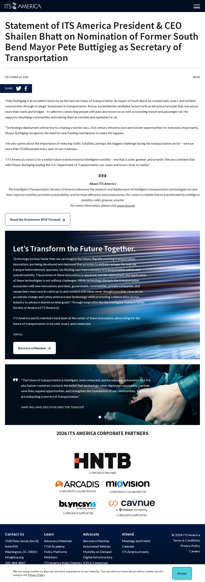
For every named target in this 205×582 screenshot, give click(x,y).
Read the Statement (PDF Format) (35, 219)
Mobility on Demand (97, 552)
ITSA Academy (54, 546)
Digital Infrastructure (97, 557)
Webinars (50, 557)
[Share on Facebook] (25, 88)
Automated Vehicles (97, 546)
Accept (182, 573)
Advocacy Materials (58, 541)
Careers (194, 551)
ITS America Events (135, 552)
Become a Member (32, 348)
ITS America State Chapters (63, 563)
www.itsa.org (126, 205)
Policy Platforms (55, 552)
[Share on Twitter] (18, 88)
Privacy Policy (190, 546)
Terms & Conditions (186, 540)
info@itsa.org (14, 557)
